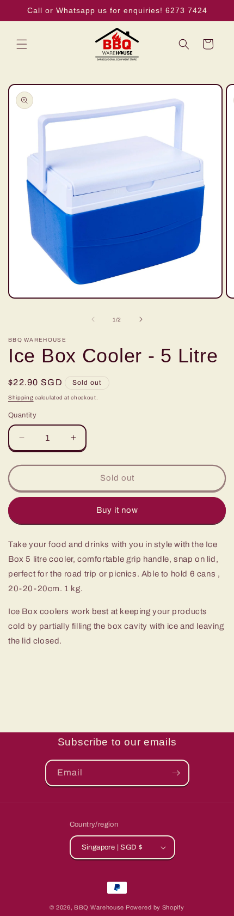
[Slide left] (93, 319)
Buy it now (117, 510)
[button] (22, 44)
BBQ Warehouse (99, 907)
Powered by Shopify (155, 907)
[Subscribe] (176, 773)
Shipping (21, 398)
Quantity (22, 415)
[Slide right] (141, 319)
